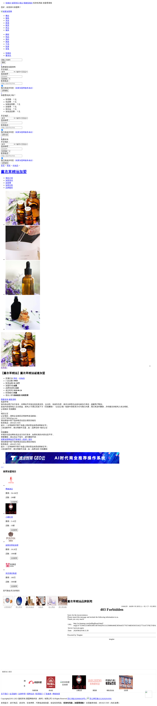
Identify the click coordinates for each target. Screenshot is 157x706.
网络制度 (56, 694)
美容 (7, 20)
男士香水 (19, 607)
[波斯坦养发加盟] (11, 542)
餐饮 (7, 16)
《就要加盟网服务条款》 (24, 88)
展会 (21, 3)
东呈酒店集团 (11, 573)
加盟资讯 (15, 3)
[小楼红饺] (11, 513)
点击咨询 (14, 502)
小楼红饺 (9, 517)
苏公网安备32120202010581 (101, 699)
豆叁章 (120, 690)
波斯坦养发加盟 (12, 545)
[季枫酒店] (11, 485)
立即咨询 (5, 163)
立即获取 (5, 90)
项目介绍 (9, 178)
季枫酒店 (9, 489)
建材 (7, 34)
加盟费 (8, 183)
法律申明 (22, 694)
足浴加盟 (58, 684)
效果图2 (4, 368)
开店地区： (5, 69)
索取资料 (12, 399)
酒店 (7, 39)
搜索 (3, 62)
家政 (7, 42)
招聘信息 (30, 694)
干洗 (7, 44)
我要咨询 (4, 399)
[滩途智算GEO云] (62, 463)
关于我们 (4, 694)
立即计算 (5, 135)
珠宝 (7, 28)
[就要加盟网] (6, 11)
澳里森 (88, 690)
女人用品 (52, 607)
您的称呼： (5, 74)
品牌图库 (9, 188)
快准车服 (29, 690)
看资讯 (8, 55)
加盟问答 (9, 185)
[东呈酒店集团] (11, 570)
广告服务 (47, 694)
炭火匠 (45, 690)
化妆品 (15, 166)
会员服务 (13, 694)
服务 (7, 30)
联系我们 (39, 694)
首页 (3, 166)
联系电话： (5, 81)
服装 (7, 18)
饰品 (7, 37)
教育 (7, 25)
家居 (7, 23)
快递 (7, 46)
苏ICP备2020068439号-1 (77, 699)
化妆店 (40, 607)
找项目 (8, 3)
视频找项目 (28, 3)
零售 (7, 49)
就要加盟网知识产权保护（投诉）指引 (16, 439)
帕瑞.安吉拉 (104, 690)
